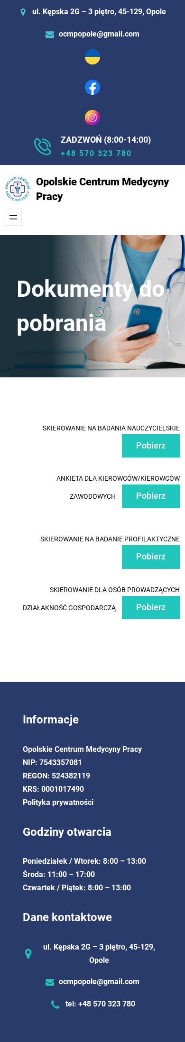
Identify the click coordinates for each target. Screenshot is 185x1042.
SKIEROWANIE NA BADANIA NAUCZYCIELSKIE (111, 428)
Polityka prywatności (58, 802)
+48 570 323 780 (96, 153)
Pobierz (151, 445)
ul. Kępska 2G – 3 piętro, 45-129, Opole (99, 11)
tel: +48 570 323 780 (100, 1003)
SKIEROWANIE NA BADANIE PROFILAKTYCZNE (110, 539)
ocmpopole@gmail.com (99, 33)
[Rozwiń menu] (13, 217)
